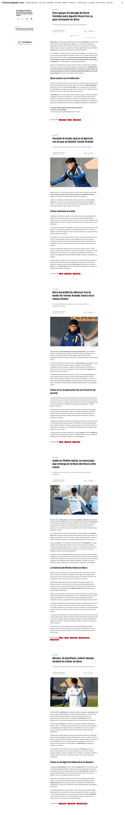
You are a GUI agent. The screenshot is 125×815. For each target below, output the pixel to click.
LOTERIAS (91, 2)
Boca (65, 44)
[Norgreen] (25, 43)
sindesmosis (68, 442)
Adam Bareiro (63, 712)
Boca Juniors (76, 264)
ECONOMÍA (50, 2)
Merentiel (85, 771)
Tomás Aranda (54, 194)
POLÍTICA (42, 2)
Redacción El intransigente (59, 30)
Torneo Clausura (55, 639)
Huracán (83, 749)
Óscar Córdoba (77, 119)
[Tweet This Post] (88, 31)
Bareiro (63, 724)
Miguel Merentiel (54, 782)
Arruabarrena (93, 432)
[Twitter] (23, 19)
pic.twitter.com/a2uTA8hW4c (58, 110)
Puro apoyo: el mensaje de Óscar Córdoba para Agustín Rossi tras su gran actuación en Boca (24, 13)
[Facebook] (18, 19)
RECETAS (110, 2)
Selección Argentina (76, 588)
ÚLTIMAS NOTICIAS (31, 2)
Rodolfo (83, 432)
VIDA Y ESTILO (101, 2)
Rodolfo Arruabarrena (83, 520)
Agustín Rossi (53, 42)
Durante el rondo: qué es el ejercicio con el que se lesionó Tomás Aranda (24, 29)
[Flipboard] (27, 19)
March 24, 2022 (76, 112)
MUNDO (65, 2)
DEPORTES (72, 2)
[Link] (91, 31)
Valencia (63, 767)
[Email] (31, 19)
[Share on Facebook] (85, 31)
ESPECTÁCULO (82, 2)
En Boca (68, 381)
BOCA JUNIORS (18, 26)
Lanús (67, 637)
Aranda (91, 202)
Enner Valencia (72, 803)
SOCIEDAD (58, 2)
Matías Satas (63, 520)
